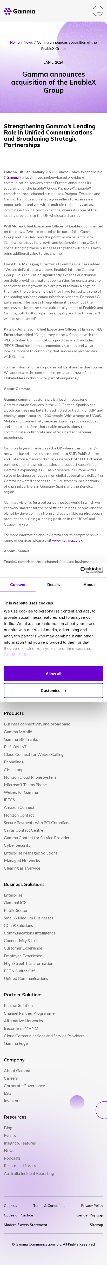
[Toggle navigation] (98, 11)
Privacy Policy (92, 1205)
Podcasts (12, 1157)
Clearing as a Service (22, 867)
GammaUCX (15, 902)
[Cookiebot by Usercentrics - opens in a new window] (80, 570)
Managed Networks (22, 860)
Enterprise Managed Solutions (30, 852)
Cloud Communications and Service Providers (44, 1035)
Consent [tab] (18, 584)
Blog (8, 1127)
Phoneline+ (14, 761)
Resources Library (20, 1165)
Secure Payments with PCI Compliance (38, 822)
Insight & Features (20, 1142)
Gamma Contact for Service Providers (37, 837)
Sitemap (96, 1224)
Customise (50, 690)
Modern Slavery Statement (26, 1224)
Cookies (10, 1205)
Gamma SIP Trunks (21, 739)
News (28, 42)
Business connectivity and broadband (37, 723)
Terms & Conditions (49, 1205)
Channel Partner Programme (29, 1013)
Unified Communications (26, 978)
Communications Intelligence (30, 932)
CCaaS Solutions (18, 925)
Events (10, 1135)
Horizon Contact (19, 814)
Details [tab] (53, 584)
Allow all (53, 673)
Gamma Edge (16, 1043)
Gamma (12, 177)
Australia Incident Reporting (29, 1173)
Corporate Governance (24, 1085)
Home (15, 42)
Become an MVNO (21, 1028)
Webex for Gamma (21, 792)
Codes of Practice (18, 1215)
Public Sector (16, 910)
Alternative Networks (23, 1020)
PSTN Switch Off (19, 970)
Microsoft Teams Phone (25, 784)
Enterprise (13, 894)
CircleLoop (14, 769)
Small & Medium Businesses (28, 917)
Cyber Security (17, 845)
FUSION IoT (15, 746)
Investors (12, 1100)
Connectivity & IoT (21, 940)
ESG (7, 1093)
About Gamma (17, 1070)
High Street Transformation (28, 963)
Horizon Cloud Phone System (30, 777)
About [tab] (89, 584)
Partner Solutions (19, 1005)
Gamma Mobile (18, 731)
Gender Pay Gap (89, 1215)
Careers (11, 1077)
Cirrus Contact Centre (23, 829)
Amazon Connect (19, 807)
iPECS (9, 799)
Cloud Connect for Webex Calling (34, 754)
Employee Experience (23, 955)
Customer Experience (23, 947)
